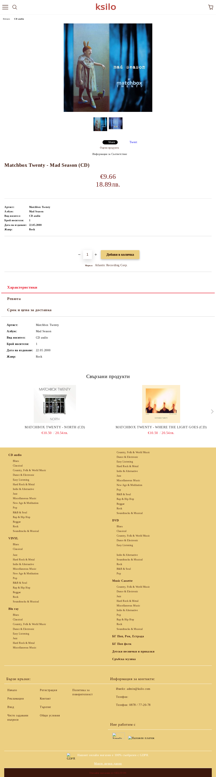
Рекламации (15, 698)
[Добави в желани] (208, 243)
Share (111, 142)
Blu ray (13, 608)
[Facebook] (115, 713)
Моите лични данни (108, 763)
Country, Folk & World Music (29, 470)
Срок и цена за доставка (29, 310)
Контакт (45, 698)
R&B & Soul (20, 512)
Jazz (15, 493)
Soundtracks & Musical (26, 531)
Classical (18, 465)
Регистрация (48, 690)
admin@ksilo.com (138, 688)
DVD (115, 520)
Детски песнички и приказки (133, 651)
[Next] (211, 411)
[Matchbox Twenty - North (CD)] (55, 404)
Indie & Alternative (23, 489)
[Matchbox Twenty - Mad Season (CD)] (108, 111)
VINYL (13, 538)
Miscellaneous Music (24, 498)
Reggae (17, 521)
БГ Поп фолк (121, 643)
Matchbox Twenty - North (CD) (55, 427)
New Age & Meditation (26, 503)
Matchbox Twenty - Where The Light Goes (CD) (161, 427)
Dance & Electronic (23, 474)
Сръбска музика (124, 659)
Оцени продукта (109, 147)
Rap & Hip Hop (21, 517)
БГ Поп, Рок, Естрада (128, 636)
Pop (15, 507)
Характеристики (22, 287)
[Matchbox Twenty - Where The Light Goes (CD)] (161, 404)
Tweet (133, 142)
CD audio (19, 19)
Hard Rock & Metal (24, 484)
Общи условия (50, 715)
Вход (10, 707)
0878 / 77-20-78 (139, 704)
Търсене (45, 707)
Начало (6, 19)
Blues (16, 461)
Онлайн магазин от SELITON (108, 773)
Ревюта (14, 299)
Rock (16, 526)
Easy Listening (21, 479)
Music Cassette (122, 580)
